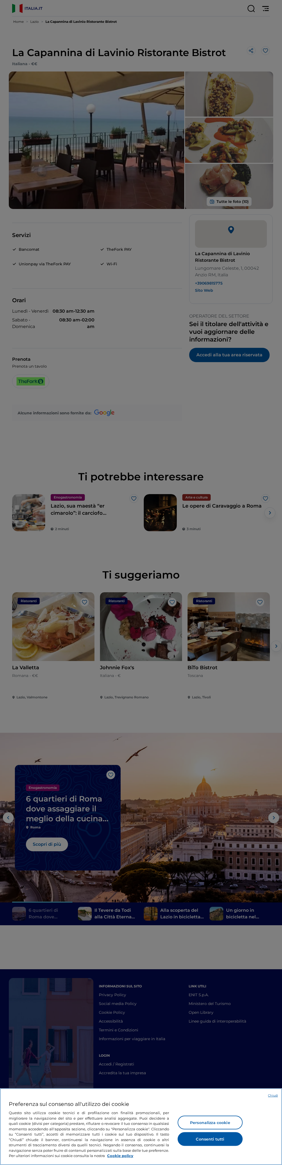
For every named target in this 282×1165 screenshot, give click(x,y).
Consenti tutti (210, 1139)
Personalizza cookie (210, 1122)
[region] (141, 1126)
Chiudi (273, 1095)
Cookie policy (120, 1155)
